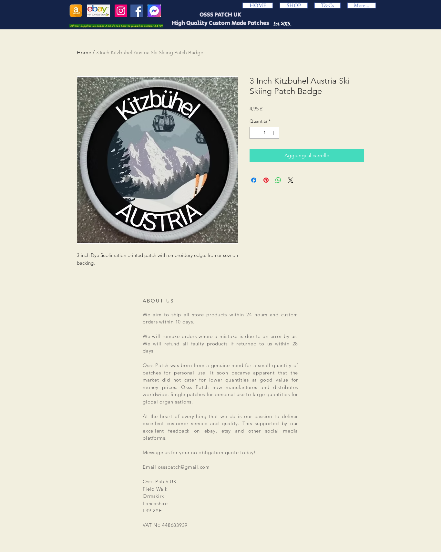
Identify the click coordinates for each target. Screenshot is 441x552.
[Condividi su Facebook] (254, 180)
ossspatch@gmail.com (184, 467)
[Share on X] (290, 180)
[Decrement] (255, 132)
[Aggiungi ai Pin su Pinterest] (266, 180)
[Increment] (274, 132)
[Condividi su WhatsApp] (278, 180)
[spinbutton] (264, 132)
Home (84, 52)
